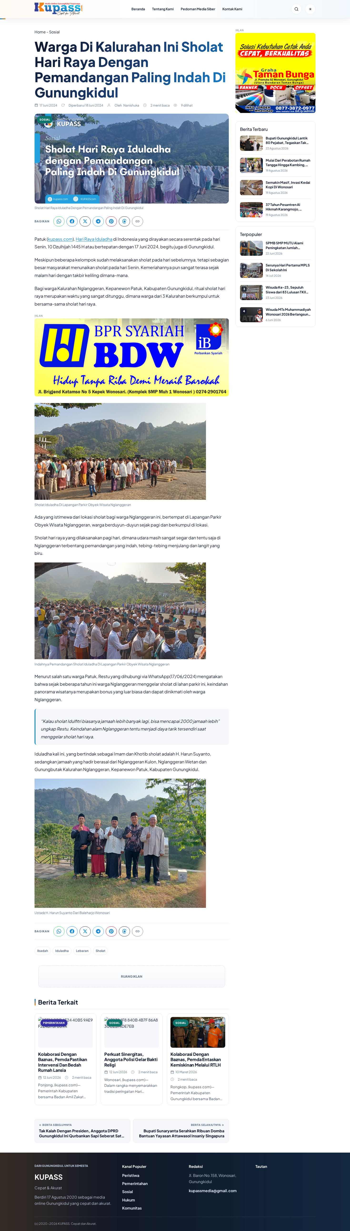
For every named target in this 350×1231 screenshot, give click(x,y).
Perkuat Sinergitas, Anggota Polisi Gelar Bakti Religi (130, 1059)
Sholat (100, 951)
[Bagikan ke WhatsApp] (59, 221)
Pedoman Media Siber (198, 9)
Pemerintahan (135, 1183)
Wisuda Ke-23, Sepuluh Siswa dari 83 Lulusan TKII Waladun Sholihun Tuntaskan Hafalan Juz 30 (288, 289)
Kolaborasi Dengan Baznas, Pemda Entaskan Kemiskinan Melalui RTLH (195, 1059)
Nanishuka (131, 105)
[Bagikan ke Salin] (137, 221)
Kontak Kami (232, 9)
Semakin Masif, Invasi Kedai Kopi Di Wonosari (288, 184)
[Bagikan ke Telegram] (98, 221)
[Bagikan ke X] (85, 221)
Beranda (138, 9)
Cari (296, 9)
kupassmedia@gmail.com (213, 1190)
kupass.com (60, 239)
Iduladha (62, 951)
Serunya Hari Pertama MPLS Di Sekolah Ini (288, 267)
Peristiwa (130, 1175)
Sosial (45, 119)
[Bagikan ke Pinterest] (111, 221)
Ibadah (42, 951)
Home (40, 31)
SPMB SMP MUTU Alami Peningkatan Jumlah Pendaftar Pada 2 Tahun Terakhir (284, 245)
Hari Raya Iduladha (94, 239)
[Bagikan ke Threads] (124, 221)
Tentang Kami (163, 9)
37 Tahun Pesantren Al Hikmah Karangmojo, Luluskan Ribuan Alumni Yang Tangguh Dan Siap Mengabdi (284, 206)
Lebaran (82, 951)
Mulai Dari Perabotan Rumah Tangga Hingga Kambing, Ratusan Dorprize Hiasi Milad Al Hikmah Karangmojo (288, 162)
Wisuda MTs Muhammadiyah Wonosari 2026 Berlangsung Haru (288, 312)
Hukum (128, 1199)
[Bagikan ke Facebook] (72, 221)
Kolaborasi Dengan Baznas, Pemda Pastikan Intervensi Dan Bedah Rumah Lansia (62, 1062)
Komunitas (132, 1208)
